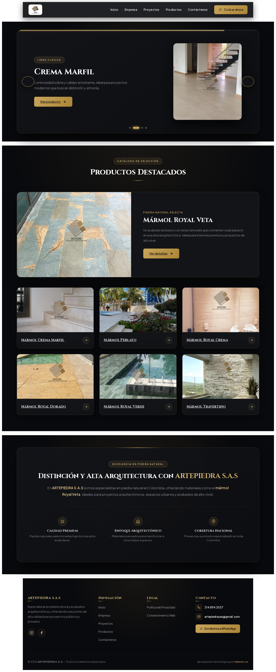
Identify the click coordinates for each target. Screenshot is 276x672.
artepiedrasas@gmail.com (222, 616)
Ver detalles (158, 253)
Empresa (131, 9)
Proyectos (151, 9)
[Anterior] (28, 81)
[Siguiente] (248, 81)
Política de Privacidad (161, 607)
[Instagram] (31, 633)
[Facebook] (41, 633)
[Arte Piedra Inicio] (35, 9)
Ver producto (50, 101)
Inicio (114, 9)
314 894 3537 (213, 607)
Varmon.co (241, 661)
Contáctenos (198, 9)
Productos (174, 9)
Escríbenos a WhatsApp (220, 628)
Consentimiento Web (161, 615)
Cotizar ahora (233, 9)
